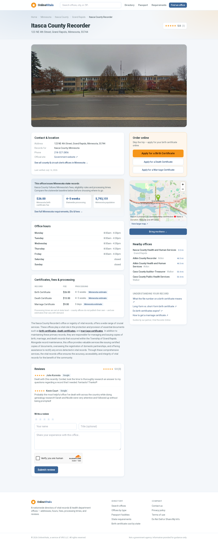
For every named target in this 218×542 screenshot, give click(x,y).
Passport (143, 5)
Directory (129, 5)
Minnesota (46, 17)
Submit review (46, 469)
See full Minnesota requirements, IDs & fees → (58, 211)
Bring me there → (158, 231)
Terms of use (158, 514)
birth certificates (47, 331)
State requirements (121, 519)
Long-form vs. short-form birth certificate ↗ (155, 306)
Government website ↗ (66, 157)
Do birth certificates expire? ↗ (148, 311)
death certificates (66, 331)
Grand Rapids (79, 17)
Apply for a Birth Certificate (158, 153)
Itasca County (62, 17)
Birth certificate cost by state (126, 523)
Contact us (157, 506)
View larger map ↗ (140, 224)
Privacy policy (158, 510)
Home (34, 17)
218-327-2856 (61, 152)
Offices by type (119, 510)
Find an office (178, 5)
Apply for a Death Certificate (158, 162)
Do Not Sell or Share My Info (166, 519)
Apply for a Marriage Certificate (158, 170)
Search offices (119, 506)
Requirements (159, 5)
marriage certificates (92, 331)
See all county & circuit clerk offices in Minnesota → (61, 162)
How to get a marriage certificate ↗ (150, 315)
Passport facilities (121, 514)
